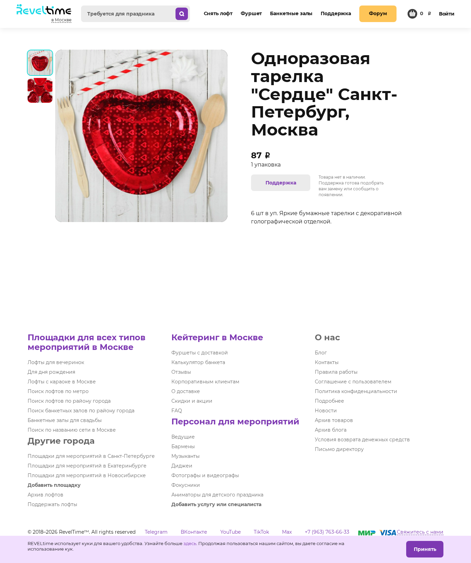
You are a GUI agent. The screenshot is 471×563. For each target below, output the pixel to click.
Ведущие (183, 437)
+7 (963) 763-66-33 (327, 532)
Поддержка (336, 13)
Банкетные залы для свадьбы (65, 420)
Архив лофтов (45, 495)
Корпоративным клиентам (205, 382)
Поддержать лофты (52, 504)
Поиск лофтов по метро (58, 391)
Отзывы (181, 372)
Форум (378, 13)
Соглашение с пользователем (353, 382)
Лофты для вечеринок (56, 362)
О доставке (185, 391)
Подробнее (329, 401)
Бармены (183, 446)
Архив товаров (334, 420)
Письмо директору (339, 449)
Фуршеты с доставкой (199, 353)
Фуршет (251, 13)
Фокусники (185, 485)
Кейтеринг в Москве (217, 337)
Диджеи (181, 466)
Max (287, 532)
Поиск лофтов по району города (69, 401)
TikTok (261, 532)
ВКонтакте (194, 532)
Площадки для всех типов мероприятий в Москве (87, 342)
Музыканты (185, 456)
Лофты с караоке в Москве (62, 382)
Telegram (156, 532)
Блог (321, 353)
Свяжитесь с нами (420, 532)
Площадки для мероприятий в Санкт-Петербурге (91, 456)
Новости (326, 411)
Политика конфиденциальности (356, 391)
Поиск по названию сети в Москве (72, 430)
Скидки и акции (191, 401)
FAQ (176, 411)
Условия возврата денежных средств (362, 439)
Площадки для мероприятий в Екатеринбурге (87, 466)
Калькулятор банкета (198, 362)
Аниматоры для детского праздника (217, 495)
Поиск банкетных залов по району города (81, 411)
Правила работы (336, 372)
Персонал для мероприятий (235, 421)
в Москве (61, 19)
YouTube (230, 532)
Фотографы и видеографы (205, 475)
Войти (446, 14)
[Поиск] (182, 14)
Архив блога (331, 430)
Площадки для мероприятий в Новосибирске (87, 475)
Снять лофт (218, 13)
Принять (425, 549)
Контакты (327, 362)
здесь (189, 543)
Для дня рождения (51, 372)
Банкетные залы (291, 13)
